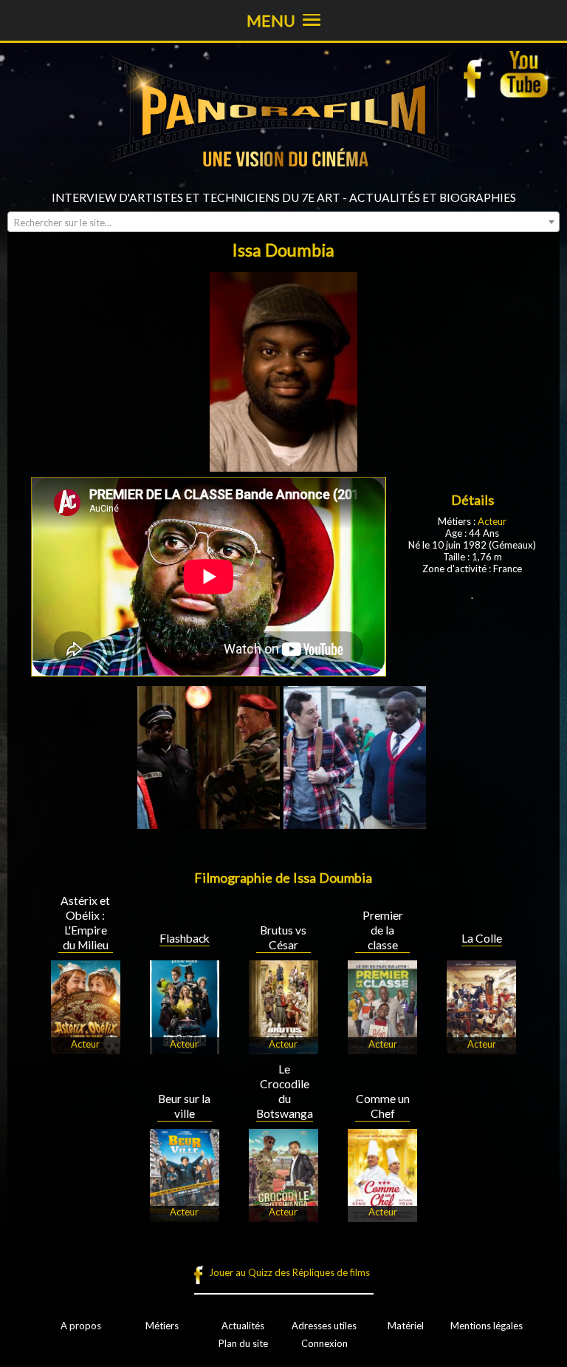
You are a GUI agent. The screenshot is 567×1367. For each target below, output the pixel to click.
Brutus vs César (283, 937)
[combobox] (283, 221)
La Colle (481, 938)
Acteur (492, 521)
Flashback (184, 938)
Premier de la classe (382, 930)
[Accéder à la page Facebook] (477, 74)
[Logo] (283, 185)
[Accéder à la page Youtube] (526, 74)
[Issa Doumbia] (208, 823)
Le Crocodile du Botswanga (284, 1091)
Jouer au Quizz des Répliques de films (289, 1272)
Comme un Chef (383, 1106)
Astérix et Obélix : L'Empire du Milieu (85, 923)
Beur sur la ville (184, 1106)
